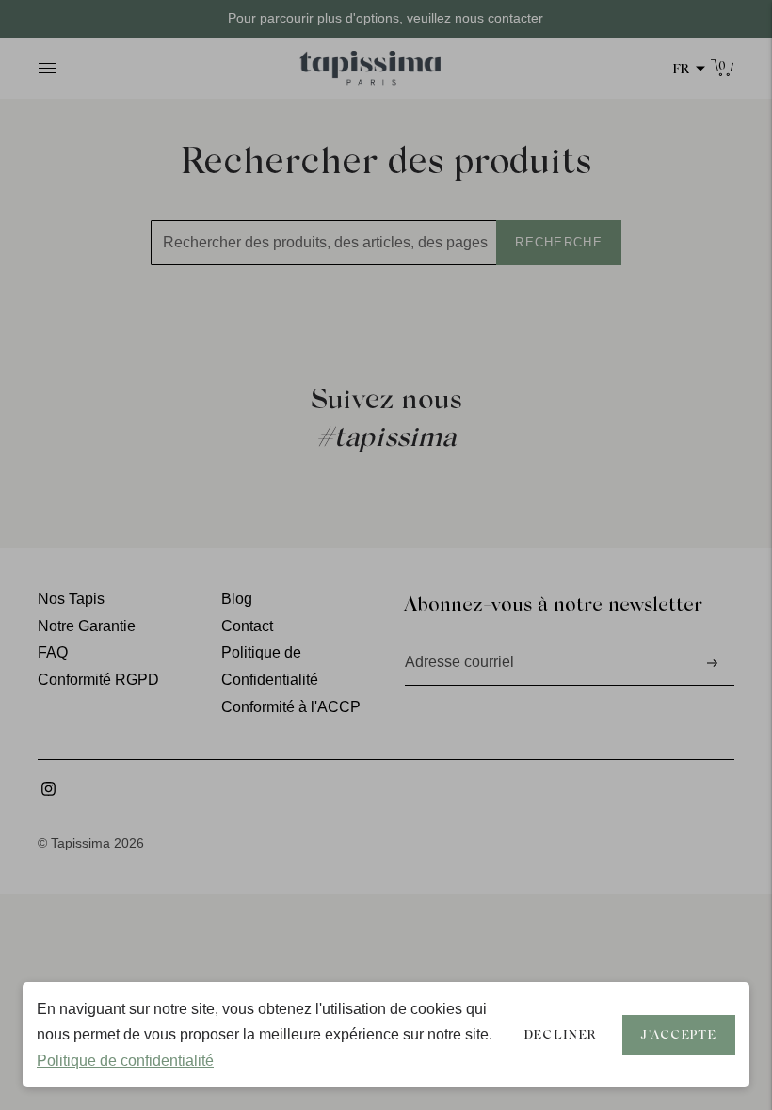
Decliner (560, 1033)
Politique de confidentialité (125, 1061)
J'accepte (678, 1033)
